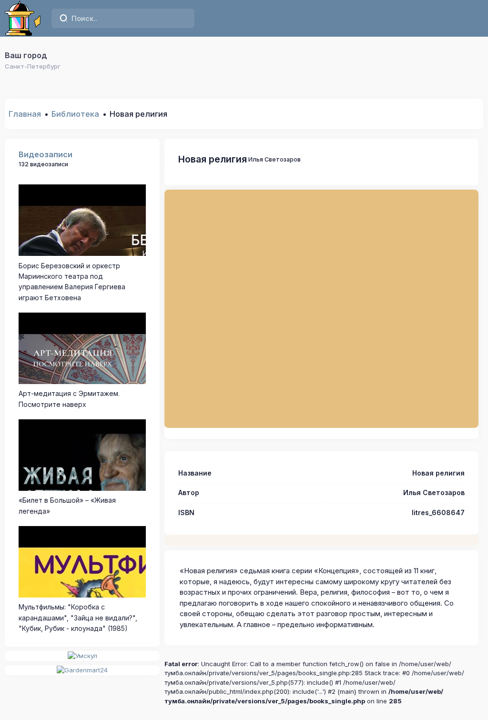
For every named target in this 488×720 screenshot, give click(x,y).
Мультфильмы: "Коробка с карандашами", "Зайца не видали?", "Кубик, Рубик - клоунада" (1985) (78, 617)
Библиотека (75, 114)
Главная (25, 114)
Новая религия (212, 159)
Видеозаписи (45, 154)
